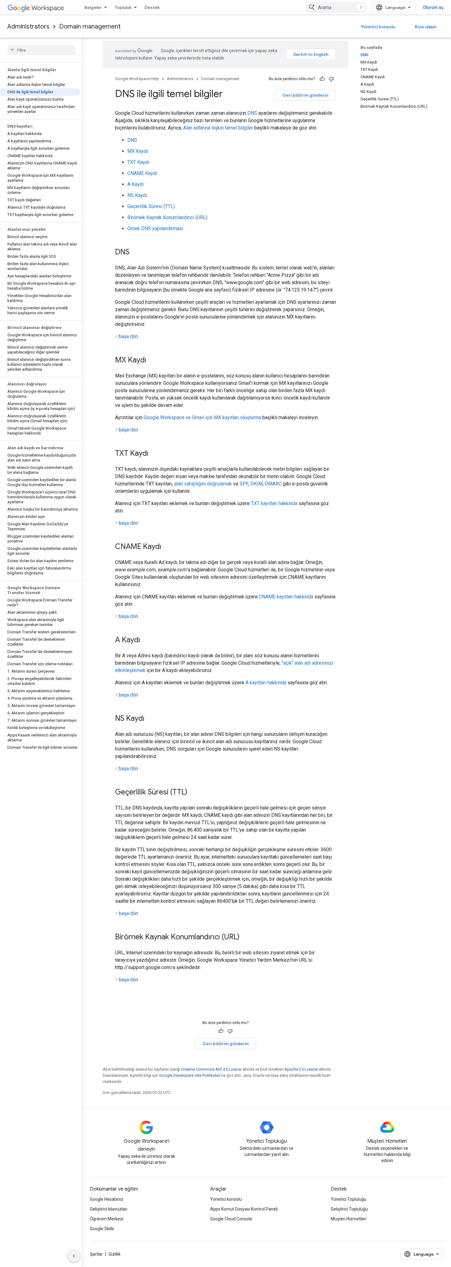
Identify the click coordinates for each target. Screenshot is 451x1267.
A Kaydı (135, 184)
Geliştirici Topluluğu (349, 1209)
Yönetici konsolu (378, 26)
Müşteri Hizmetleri (348, 1218)
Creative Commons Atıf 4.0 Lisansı (211, 1069)
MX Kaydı (137, 151)
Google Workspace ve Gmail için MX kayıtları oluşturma (202, 417)
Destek (152, 7)
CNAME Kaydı (142, 173)
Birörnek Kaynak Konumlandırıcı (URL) (167, 217)
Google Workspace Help (137, 78)
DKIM (256, 484)
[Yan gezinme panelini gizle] (74, 1256)
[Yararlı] (322, 78)
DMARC (273, 484)
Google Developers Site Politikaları (189, 1075)
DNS (252, 113)
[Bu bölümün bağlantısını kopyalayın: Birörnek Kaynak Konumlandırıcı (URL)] (246, 937)
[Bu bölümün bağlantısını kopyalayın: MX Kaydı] (152, 360)
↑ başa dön (126, 336)
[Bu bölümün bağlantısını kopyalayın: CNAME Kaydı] (167, 547)
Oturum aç (433, 7)
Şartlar (96, 1254)
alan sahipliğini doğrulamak (203, 484)
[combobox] (336, 7)
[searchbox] (41, 50)
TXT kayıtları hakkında (274, 503)
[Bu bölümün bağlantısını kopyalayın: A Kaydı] (146, 640)
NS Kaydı (137, 195)
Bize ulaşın (425, 26)
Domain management (90, 26)
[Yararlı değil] (331, 78)
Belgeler (93, 7)
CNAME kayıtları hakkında (286, 597)
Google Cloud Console (231, 1218)
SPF (244, 484)
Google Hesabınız (106, 1199)
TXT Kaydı (138, 162)
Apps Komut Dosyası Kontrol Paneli (244, 1209)
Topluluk (123, 7)
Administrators (28, 26)
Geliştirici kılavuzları (108, 1209)
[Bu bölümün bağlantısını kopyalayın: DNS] (135, 252)
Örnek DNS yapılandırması (155, 228)
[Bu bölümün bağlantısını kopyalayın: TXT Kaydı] (154, 454)
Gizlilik (115, 1254)
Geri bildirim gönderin (305, 95)
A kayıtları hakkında (265, 683)
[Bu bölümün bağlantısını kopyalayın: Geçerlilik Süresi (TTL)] (193, 792)
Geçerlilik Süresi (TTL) (151, 206)
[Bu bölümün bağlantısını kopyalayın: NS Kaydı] (151, 719)
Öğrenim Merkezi (106, 1218)
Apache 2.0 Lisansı (301, 1069)
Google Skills (102, 1228)
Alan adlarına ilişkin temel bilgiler (218, 128)
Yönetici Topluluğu (348, 1199)
